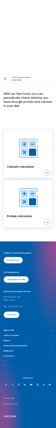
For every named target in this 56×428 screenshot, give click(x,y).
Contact (11, 314)
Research (8, 351)
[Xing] (19, 384)
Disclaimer (9, 398)
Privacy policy (11, 404)
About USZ (9, 330)
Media (7, 340)
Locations (9, 356)
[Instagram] (38, 384)
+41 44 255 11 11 (15, 306)
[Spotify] (50, 384)
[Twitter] (12, 384)
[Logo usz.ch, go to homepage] (13, 5)
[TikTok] (44, 384)
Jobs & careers (11, 335)
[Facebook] (6, 384)
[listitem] (28, 154)
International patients (15, 345)
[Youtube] (31, 384)
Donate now (13, 260)
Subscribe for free (16, 279)
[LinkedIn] (25, 384)
